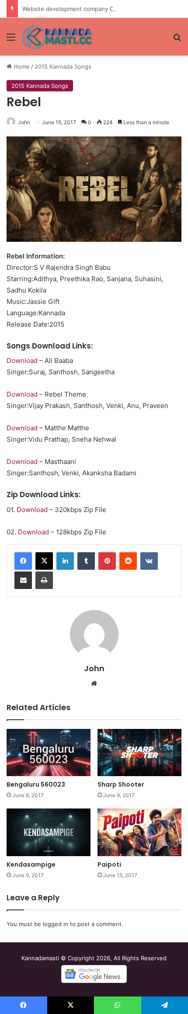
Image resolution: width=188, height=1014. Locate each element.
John (24, 122)
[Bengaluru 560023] (49, 752)
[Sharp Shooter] (139, 752)
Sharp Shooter (120, 784)
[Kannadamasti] (57, 36)
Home (21, 66)
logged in (55, 923)
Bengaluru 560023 (36, 784)
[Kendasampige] (49, 832)
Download (22, 360)
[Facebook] (23, 561)
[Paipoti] (139, 832)
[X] (44, 561)
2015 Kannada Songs (63, 66)
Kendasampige (31, 864)
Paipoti (109, 864)
